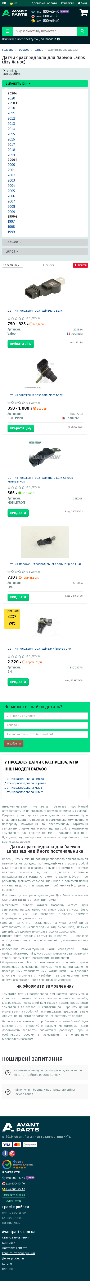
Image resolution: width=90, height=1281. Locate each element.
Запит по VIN (13, 1200)
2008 (11, 206)
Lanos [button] (10, 251)
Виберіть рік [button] (16, 83)
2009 (11, 212)
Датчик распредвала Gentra (24, 779)
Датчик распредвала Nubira (24, 792)
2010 (11, 108)
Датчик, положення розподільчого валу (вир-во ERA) (44, 564)
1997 (11, 221)
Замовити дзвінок (14, 1195)
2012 (11, 118)
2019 (11, 155)
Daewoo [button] (12, 242)
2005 (11, 191)
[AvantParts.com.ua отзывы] (18, 1164)
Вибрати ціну (20, 344)
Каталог (7, 1264)
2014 (11, 129)
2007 (11, 201)
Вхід (83, 3)
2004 (11, 185)
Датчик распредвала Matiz (23, 787)
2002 (11, 175)
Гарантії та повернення (18, 1253)
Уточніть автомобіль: (12, 72)
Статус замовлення (15, 1237)
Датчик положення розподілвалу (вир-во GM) (39, 648)
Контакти (67, 3)
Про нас (7, 1269)
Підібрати (14, 743)
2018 (11, 150)
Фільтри (82, 265)
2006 (11, 196)
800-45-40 (48, 11)
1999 (11, 232)
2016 (11, 139)
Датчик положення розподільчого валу (35, 310)
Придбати (18, 513)
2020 (11, 98)
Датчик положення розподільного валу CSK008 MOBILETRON (40, 479)
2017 (11, 144)
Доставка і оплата (44, 3)
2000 (11, 165)
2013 (11, 123)
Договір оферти (13, 1258)
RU (4, 3)
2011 (11, 113)
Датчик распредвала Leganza (25, 783)
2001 (11, 170)
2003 (11, 180)
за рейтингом (11, 265)
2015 (11, 134)
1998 (11, 226)
